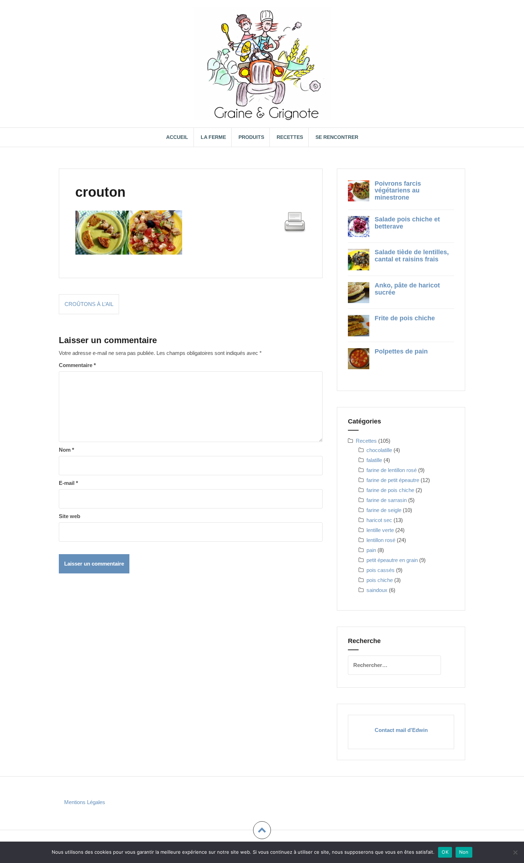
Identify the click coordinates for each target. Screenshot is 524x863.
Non (464, 852)
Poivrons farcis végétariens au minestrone (398, 190)
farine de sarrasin (386, 500)
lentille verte (380, 530)
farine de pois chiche (390, 490)
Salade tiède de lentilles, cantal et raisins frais (412, 256)
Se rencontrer (336, 137)
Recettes (290, 137)
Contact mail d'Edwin (401, 730)
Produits (251, 137)
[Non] (515, 852)
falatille (374, 460)
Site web (69, 516)
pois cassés (380, 570)
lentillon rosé (380, 540)
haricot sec (379, 520)
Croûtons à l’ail (89, 304)
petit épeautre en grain (392, 560)
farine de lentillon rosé (391, 470)
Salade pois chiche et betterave (407, 223)
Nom (66, 450)
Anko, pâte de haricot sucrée (407, 289)
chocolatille (379, 450)
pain (371, 550)
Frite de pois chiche (405, 318)
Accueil (177, 137)
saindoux (376, 590)
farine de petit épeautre (392, 480)
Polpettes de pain (401, 351)
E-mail (68, 483)
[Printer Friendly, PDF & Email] (294, 221)
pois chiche (379, 580)
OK (445, 852)
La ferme (213, 137)
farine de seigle (383, 510)
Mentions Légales (84, 802)
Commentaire (77, 365)
